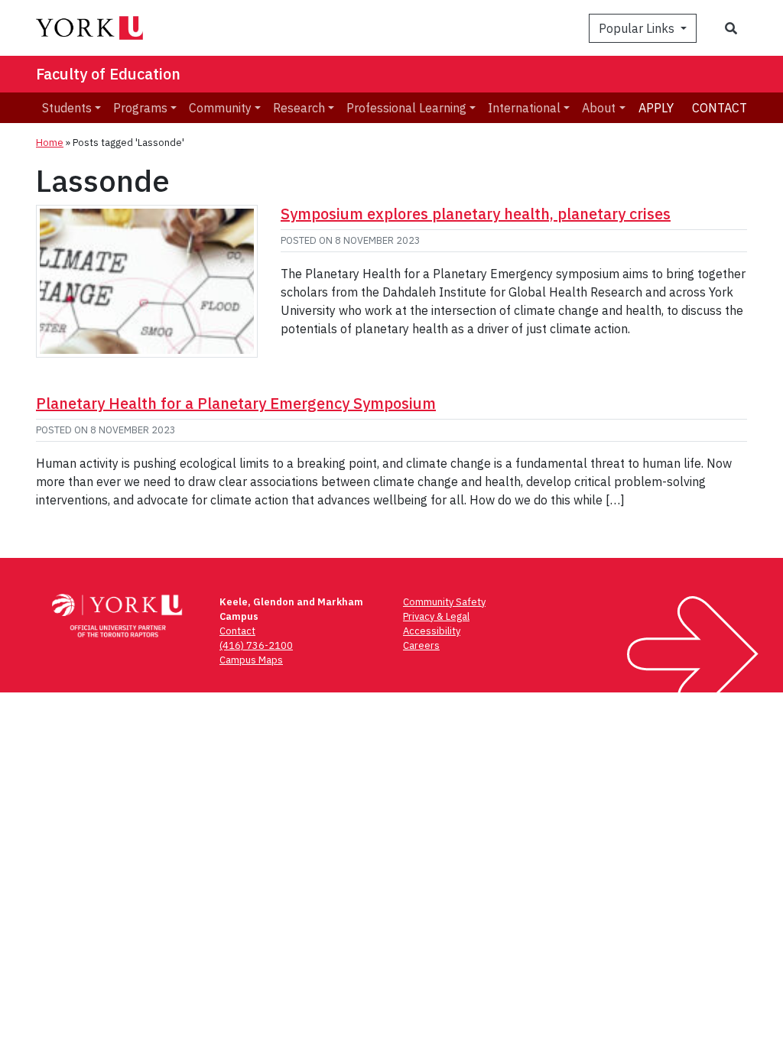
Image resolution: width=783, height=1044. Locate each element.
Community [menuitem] (220, 107)
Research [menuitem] (299, 107)
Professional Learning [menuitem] (406, 107)
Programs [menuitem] (140, 107)
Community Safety (444, 601)
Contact (719, 107)
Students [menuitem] (67, 107)
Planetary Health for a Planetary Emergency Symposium (236, 403)
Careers (421, 645)
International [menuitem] (524, 107)
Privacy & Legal (436, 616)
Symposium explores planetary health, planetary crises (476, 213)
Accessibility (431, 630)
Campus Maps (251, 659)
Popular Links (638, 28)
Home (49, 142)
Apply (656, 107)
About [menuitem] (599, 107)
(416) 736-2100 (256, 645)
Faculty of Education (108, 73)
